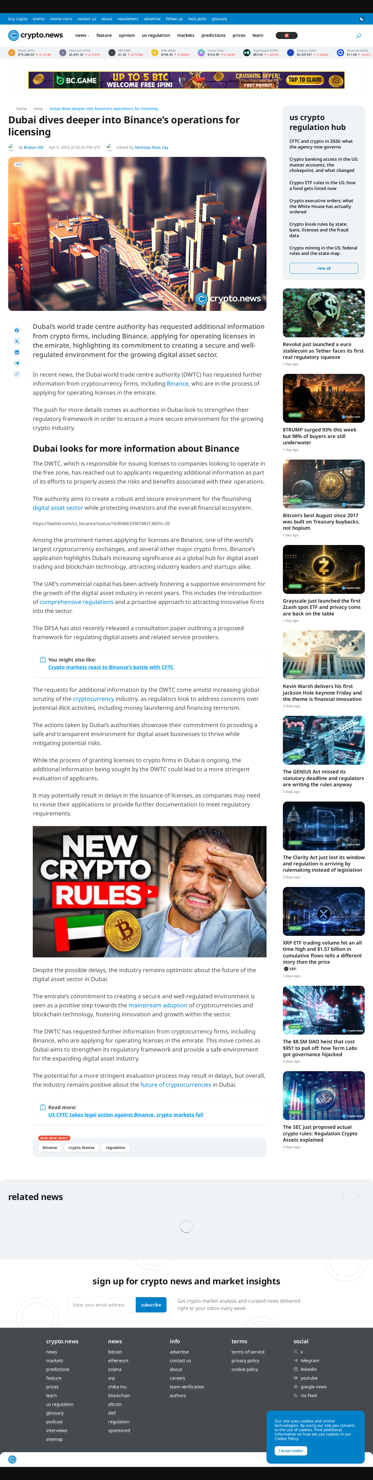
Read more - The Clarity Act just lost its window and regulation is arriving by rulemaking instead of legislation (324, 826)
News (80, 35)
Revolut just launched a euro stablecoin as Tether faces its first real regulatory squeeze (323, 350)
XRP (290, 969)
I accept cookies (291, 1450)
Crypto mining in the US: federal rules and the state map (323, 251)
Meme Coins (61, 18)
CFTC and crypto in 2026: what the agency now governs (321, 144)
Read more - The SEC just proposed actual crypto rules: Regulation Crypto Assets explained (324, 1095)
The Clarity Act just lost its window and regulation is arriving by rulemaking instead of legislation (324, 863)
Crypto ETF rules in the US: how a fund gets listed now (322, 185)
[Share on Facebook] (17, 330)
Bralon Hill (33, 147)
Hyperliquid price (261, 52)
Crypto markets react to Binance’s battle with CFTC (111, 667)
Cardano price (308, 52)
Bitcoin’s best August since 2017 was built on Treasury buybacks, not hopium (321, 521)
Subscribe (151, 1305)
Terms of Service (248, 1352)
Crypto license (81, 1147)
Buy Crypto (17, 18)
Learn (258, 35)
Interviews (56, 1430)
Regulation (115, 1147)
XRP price (125, 52)
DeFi (112, 1413)
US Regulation (156, 35)
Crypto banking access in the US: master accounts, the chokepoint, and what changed (323, 165)
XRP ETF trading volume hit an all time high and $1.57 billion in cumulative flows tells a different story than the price (322, 952)
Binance (177, 383)
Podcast (54, 1422)
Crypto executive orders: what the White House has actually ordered (321, 206)
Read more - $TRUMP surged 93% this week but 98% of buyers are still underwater (324, 398)
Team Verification (187, 1387)
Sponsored (119, 1430)
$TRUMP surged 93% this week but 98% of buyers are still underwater (320, 436)
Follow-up (174, 18)
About (106, 18)
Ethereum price (79, 52)
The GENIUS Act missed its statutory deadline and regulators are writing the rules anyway (323, 778)
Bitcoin (115, 1352)
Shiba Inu (117, 1387)
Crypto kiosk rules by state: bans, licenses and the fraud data (318, 230)
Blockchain (119, 1395)
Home (21, 108)
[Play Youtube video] (150, 892)
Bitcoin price (29, 52)
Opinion (127, 35)
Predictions (214, 35)
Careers (177, 1378)
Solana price (216, 52)
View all (324, 268)
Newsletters (127, 18)
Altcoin (115, 1404)
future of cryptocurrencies (176, 1084)
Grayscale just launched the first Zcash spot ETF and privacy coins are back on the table (322, 607)
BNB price (170, 52)
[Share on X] (17, 341)
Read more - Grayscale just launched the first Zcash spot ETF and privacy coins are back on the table (324, 569)
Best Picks (197, 18)
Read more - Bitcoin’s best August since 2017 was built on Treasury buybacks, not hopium (324, 484)
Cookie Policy (245, 1369)
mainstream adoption (158, 1005)
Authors (178, 1395)
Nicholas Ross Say (151, 147)
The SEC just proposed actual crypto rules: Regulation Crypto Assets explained (320, 1133)
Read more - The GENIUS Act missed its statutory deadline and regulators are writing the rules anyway (324, 740)
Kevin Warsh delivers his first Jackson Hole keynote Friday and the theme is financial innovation (322, 692)
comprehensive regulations (77, 602)
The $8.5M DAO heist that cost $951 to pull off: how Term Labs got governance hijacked (320, 1048)
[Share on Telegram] (17, 363)
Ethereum (118, 1360)
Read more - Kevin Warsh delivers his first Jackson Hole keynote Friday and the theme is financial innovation (324, 654)
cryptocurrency (93, 698)
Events (39, 18)
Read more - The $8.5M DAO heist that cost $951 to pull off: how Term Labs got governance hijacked (324, 1010)
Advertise (152, 18)
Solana (115, 1369)
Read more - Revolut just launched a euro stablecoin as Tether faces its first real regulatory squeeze (324, 312)
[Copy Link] (17, 374)
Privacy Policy (245, 1360)
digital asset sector (58, 507)
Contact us (86, 18)
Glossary (219, 18)
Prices (239, 35)
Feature (104, 35)
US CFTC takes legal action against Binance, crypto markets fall (125, 1114)
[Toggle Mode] (362, 19)
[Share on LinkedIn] (17, 352)
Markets (185, 35)
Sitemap (54, 1439)
